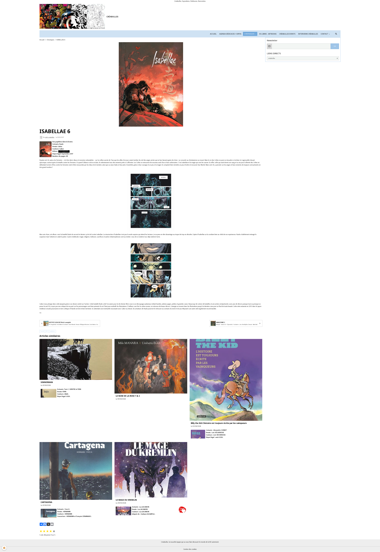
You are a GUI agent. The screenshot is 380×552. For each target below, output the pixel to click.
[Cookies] (4, 548)
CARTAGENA (46, 502)
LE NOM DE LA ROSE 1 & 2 (128, 396)
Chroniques (50, 40)
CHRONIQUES (249, 34)
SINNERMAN (47, 382)
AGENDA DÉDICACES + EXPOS (230, 34)
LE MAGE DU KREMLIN (126, 500)
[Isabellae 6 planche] (150, 201)
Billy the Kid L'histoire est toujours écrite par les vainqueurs (219, 423)
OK (335, 46)
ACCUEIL (213, 34)
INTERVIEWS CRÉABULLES (308, 34)
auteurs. (52, 331)
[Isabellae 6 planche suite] (150, 271)
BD (47, 331)
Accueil (41, 40)
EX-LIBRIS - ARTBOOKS (267, 34)
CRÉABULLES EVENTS (287, 34)
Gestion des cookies (190, 549)
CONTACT (324, 34)
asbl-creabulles (49, 137)
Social (42, 331)
